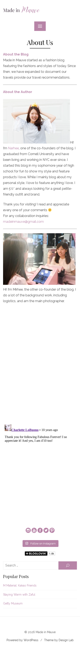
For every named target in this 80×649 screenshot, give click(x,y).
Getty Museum (13, 603)
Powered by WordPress (22, 640)
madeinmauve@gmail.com (23, 222)
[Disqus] (40, 366)
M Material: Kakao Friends (20, 585)
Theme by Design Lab (59, 640)
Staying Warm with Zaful (19, 594)
